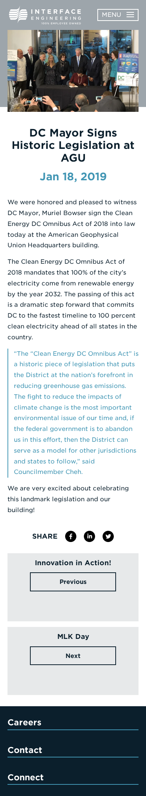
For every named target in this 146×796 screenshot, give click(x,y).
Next (73, 655)
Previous (73, 581)
